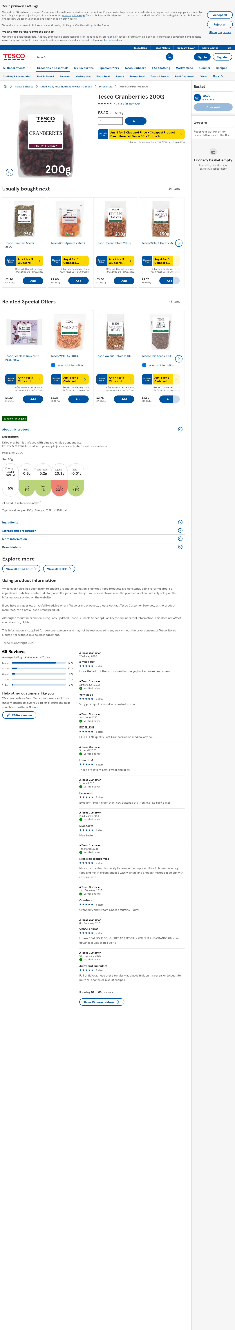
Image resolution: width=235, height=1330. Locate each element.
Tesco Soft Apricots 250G (68, 243)
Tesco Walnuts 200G (64, 356)
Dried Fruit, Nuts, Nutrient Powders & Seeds (66, 86)
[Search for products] (169, 57)
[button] (140, 47)
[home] (5, 86)
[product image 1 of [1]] (45, 136)
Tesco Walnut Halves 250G (159, 243)
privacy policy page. (73, 15)
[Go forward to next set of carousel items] (178, 243)
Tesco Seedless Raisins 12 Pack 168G (22, 358)
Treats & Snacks (24, 86)
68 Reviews (132, 103)
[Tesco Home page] (14, 57)
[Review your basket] (197, 97)
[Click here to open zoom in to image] (9, 172)
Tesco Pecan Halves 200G (113, 243)
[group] (24, 243)
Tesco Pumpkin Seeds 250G (19, 245)
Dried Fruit (105, 86)
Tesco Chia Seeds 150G (157, 356)
